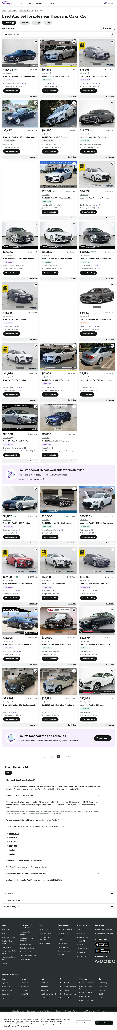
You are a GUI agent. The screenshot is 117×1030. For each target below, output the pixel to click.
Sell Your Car (43, 930)
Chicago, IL (80, 930)
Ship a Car (61, 940)
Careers (58, 1011)
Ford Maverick (45, 983)
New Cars (5, 933)
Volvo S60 (13, 838)
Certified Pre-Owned (9, 937)
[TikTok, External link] (97, 961)
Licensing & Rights (71, 1011)
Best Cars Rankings (27, 948)
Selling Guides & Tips (46, 943)
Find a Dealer (6, 947)
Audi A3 (12, 854)
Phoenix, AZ (81, 941)
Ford (42, 979)
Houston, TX (81, 933)
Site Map (61, 955)
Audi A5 (12, 850)
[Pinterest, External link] (113, 961)
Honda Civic (25, 986)
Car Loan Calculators (65, 930)
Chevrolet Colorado (86, 1000)
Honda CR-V (25, 983)
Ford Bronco (44, 986)
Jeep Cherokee (65, 998)
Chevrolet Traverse (86, 993)
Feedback (101, 1011)
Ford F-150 (44, 990)
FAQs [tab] (8, 773)
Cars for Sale (12, 11)
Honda (23, 979)
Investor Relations (44, 1011)
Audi (36, 11)
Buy (21, 3)
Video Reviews (25, 959)
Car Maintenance (64, 951)
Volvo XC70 (14, 833)
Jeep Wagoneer (65, 990)
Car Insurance (63, 947)
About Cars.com (18, 1011)
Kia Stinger (102, 990)
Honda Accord (26, 990)
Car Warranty (62, 943)
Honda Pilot (25, 994)
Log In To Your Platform (103, 933)
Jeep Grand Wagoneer (68, 994)
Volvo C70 (13, 842)
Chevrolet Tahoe (85, 996)
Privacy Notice (27, 1019)
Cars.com (19, 1022)
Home (4, 11)
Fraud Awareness (88, 1011)
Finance (51, 3)
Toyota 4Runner (7, 998)
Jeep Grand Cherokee (68, 986)
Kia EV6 (101, 998)
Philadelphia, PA (82, 948)
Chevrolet (83, 979)
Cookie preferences (83, 1023)
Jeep (61, 979)
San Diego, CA (81, 956)
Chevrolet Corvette (86, 983)
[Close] (114, 1013)
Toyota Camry (6, 994)
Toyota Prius (6, 986)
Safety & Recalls (25, 952)
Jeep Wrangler (65, 983)
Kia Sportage (103, 983)
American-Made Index (28, 956)
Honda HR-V (25, 998)
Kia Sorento (103, 986)
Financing (5, 963)
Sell (29, 3)
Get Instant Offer (45, 933)
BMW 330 (13, 846)
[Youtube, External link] (105, 961)
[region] (58, 1021)
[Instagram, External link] (109, 961)
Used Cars (5, 930)
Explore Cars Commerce (104, 930)
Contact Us (31, 1011)
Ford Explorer (45, 998)
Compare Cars (25, 944)
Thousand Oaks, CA (26, 11)
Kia (100, 979)
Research (39, 3)
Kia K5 (101, 994)
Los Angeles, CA (82, 937)
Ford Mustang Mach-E (48, 994)
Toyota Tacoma (7, 990)
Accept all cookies (104, 1023)
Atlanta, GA (80, 945)
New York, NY (81, 952)
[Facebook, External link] (101, 961)
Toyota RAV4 (6, 983)
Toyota (4, 979)
